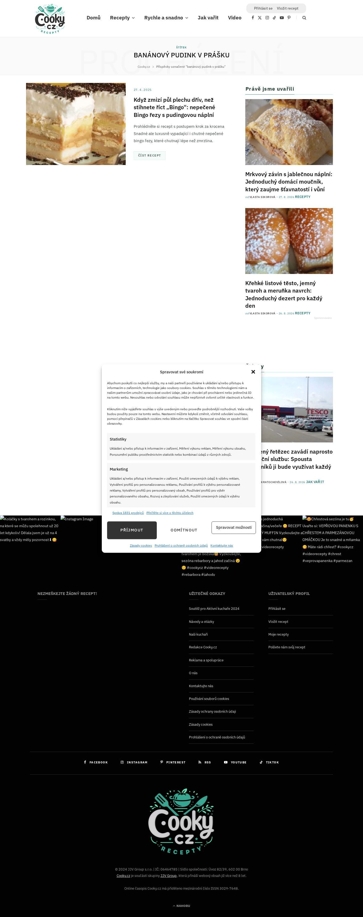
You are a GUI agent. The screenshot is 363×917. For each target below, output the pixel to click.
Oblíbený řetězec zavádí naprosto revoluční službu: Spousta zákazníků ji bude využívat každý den (289, 463)
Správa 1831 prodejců (128, 513)
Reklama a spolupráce (206, 660)
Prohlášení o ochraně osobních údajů (181, 545)
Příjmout (131, 530)
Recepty (120, 17)
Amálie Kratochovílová (268, 482)
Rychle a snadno (163, 17)
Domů (93, 17)
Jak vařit (208, 17)
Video (235, 17)
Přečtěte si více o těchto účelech (169, 513)
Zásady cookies (141, 545)
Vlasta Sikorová (263, 197)
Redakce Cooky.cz (203, 647)
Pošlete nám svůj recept (286, 647)
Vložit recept (287, 8)
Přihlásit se (276, 608)
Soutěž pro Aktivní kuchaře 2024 (214, 608)
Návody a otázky (201, 621)
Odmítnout (184, 530)
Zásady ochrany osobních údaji (212, 711)
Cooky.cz (123, 875)
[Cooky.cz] (50, 20)
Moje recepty (278, 634)
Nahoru (183, 906)
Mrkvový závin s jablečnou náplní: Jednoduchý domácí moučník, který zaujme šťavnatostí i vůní (288, 181)
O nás (193, 673)
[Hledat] (301, 18)
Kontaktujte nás (221, 545)
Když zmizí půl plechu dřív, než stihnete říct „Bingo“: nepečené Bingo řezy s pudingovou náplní (174, 107)
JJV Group (169, 875)
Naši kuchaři (198, 634)
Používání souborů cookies (209, 698)
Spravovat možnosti (234, 527)
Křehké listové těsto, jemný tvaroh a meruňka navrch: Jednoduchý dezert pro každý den (283, 294)
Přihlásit (263, 8)
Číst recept (149, 155)
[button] (253, 372)
